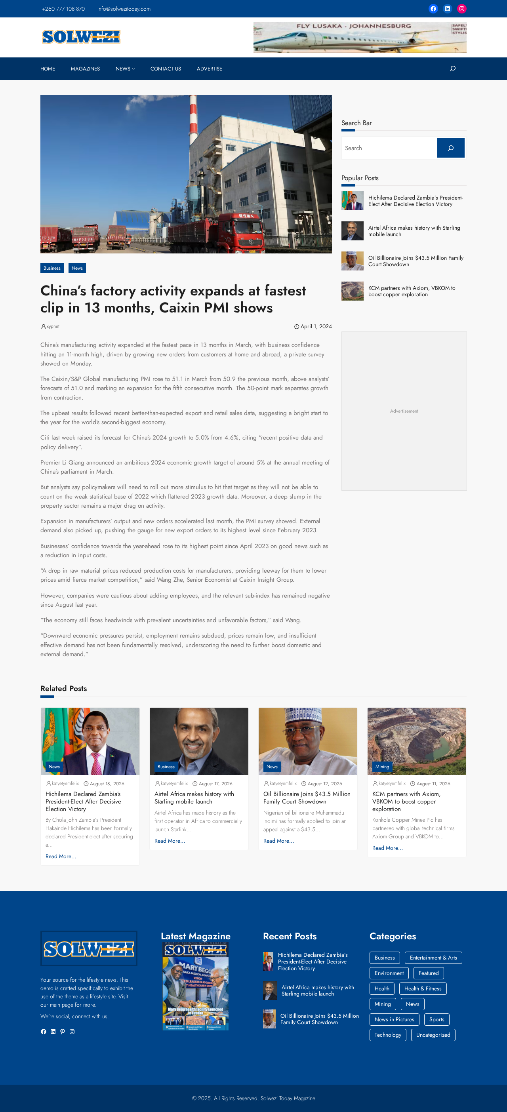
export (193, 412)
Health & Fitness (423, 988)
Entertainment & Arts (433, 958)
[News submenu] (133, 68)
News (77, 268)
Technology (388, 1035)
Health (382, 988)
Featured (429, 973)
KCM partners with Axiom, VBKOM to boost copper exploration (412, 291)
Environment (389, 973)
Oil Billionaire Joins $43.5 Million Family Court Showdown (415, 261)
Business (52, 268)
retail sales (228, 412)
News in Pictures (394, 1019)
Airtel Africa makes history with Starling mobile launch (414, 231)
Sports (436, 1019)
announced (100, 462)
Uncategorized (433, 1035)
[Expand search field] (452, 68)
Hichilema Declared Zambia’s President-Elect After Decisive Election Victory (415, 201)
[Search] (450, 148)
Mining (382, 766)
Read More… (61, 856)
